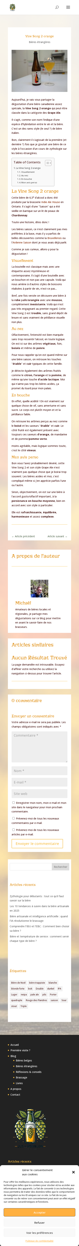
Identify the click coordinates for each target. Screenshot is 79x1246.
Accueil (14, 1044)
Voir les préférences (39, 1233)
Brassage (21, 1077)
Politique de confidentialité (39, 1240)
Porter (53, 994)
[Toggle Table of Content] (46, 163)
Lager (14, 994)
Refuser (39, 1222)
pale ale (34, 994)
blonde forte (17, 988)
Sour (64, 1000)
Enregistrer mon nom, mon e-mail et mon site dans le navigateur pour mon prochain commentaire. (39, 807)
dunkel (50, 988)
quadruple (16, 1000)
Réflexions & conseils (29, 1072)
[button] (73, 1172)
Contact (15, 1094)
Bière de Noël (18, 982)
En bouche (26, 179)
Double (40, 988)
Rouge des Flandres (36, 1000)
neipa (24, 994)
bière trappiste (37, 982)
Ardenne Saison (22, 242)
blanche (53, 982)
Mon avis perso (29, 182)
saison (54, 1000)
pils (44, 994)
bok (30, 988)
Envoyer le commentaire (37, 843)
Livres (19, 1083)
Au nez (24, 175)
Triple (23, 1006)
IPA (59, 988)
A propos (15, 1089)
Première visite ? (20, 1050)
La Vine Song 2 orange (28, 168)
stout (14, 1006)
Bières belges (24, 1060)
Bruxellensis (54, 238)
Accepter (40, 1212)
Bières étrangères (39, 42)
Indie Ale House (50, 202)
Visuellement (28, 172)
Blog (13, 1056)
